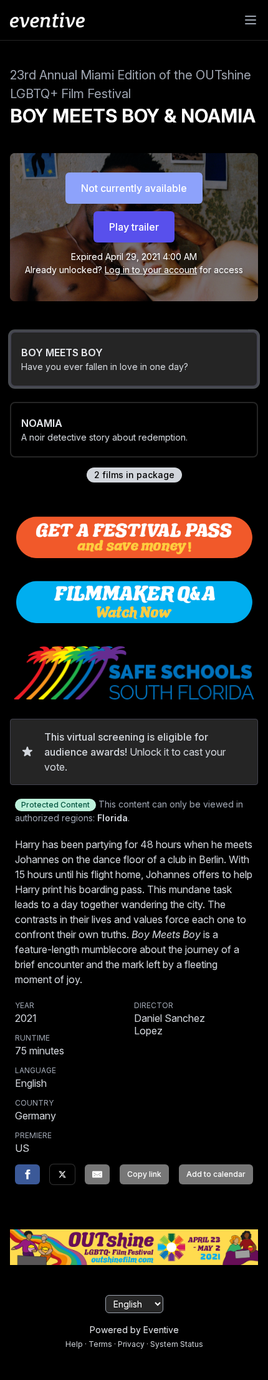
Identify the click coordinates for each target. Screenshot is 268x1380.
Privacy (131, 1344)
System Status (176, 1344)
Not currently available (134, 188)
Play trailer (134, 227)
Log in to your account (151, 269)
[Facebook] (27, 1174)
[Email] (97, 1174)
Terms (100, 1344)
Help (74, 1344)
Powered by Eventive (134, 1329)
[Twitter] (62, 1174)
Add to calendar (216, 1174)
